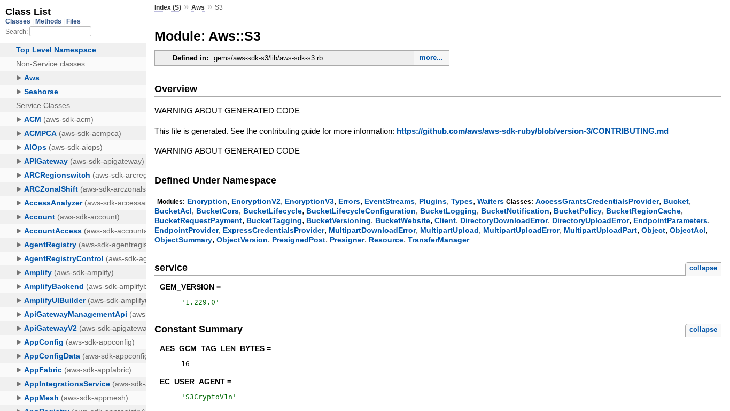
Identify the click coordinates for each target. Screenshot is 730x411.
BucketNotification (515, 211)
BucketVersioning (338, 220)
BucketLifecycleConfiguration (361, 211)
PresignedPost (298, 239)
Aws (198, 7)
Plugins (433, 201)
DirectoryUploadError (590, 220)
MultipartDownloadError (372, 230)
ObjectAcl (687, 230)
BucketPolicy (578, 211)
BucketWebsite (402, 220)
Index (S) (167, 7)
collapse (703, 268)
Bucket (676, 201)
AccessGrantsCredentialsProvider (597, 201)
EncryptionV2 (256, 201)
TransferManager (438, 239)
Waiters (490, 201)
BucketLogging (448, 211)
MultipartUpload (449, 230)
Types (462, 201)
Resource (386, 239)
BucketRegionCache (643, 211)
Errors (349, 201)
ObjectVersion (242, 239)
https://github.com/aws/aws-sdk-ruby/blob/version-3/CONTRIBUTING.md (533, 130)
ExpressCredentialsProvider (273, 230)
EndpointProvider (186, 230)
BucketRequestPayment (198, 220)
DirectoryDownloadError (504, 220)
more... (431, 58)
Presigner (347, 239)
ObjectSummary (183, 239)
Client (445, 220)
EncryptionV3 (309, 201)
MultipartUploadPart (600, 230)
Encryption (207, 201)
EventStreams (389, 201)
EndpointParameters (670, 220)
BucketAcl (173, 211)
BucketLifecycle (272, 211)
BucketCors (217, 211)
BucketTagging (274, 220)
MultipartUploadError (521, 230)
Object (653, 230)
